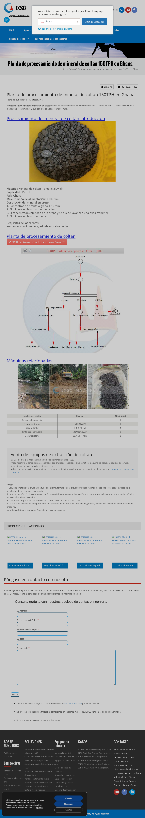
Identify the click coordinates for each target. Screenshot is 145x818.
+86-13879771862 (128, 86)
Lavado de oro (61, 786)
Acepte (68, 798)
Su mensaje (23, 648)
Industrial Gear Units (63, 753)
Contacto (107, 86)
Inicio (65, 69)
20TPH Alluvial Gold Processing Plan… (93, 767)
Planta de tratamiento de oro (36, 779)
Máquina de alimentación (65, 790)
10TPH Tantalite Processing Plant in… (93, 756)
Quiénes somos (10, 753)
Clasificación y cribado (64, 782)
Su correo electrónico (28, 620)
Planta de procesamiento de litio (38, 782)
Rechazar (68, 804)
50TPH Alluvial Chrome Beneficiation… (94, 764)
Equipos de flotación (63, 779)
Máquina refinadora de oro (66, 756)
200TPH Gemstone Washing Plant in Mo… (95, 749)
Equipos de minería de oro (19, 15)
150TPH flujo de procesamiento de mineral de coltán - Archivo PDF (38, 242)
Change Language (94, 21)
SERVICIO (8, 756)
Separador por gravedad (65, 775)
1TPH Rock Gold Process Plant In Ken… (94, 753)
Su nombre (22, 610)
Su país (20, 638)
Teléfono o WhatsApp (28, 629)
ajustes (39, 808)
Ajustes (68, 810)
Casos (73, 69)
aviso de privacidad (72, 703)
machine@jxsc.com (123, 765)
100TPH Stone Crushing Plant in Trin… (94, 760)
